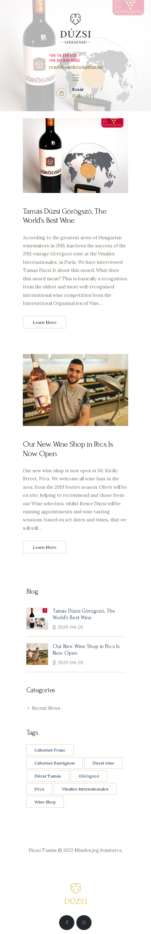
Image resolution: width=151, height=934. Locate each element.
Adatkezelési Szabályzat (75, 858)
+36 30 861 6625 (64, 60)
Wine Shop (45, 802)
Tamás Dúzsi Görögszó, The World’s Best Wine (64, 216)
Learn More (45, 322)
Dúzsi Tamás (47, 776)
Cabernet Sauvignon (54, 763)
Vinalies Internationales (85, 789)
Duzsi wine (103, 763)
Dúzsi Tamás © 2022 (50, 850)
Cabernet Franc (50, 750)
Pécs (39, 789)
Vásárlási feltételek (75, 866)
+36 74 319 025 (63, 55)
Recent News (46, 708)
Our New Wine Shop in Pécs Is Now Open (68, 449)
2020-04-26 (70, 627)
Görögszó (89, 776)
